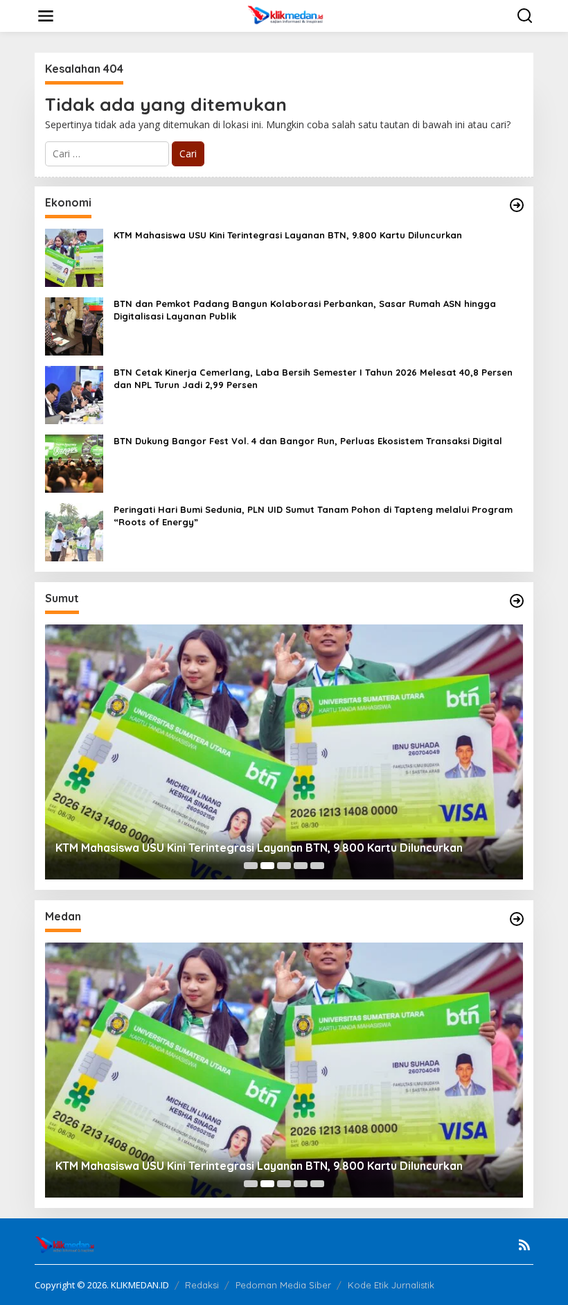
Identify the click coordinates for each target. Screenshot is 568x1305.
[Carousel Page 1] (251, 865)
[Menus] (46, 16)
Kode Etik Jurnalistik (391, 1284)
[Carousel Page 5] (317, 865)
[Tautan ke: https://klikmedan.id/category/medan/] (516, 919)
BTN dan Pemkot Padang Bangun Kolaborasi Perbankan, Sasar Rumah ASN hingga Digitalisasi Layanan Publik (305, 310)
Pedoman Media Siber (283, 1284)
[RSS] (524, 1245)
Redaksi (202, 1284)
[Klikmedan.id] (287, 14)
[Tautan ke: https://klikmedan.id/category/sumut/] (516, 601)
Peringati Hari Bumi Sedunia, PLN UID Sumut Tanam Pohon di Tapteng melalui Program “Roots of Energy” (313, 515)
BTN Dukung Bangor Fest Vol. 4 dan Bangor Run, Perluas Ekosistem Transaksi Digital (308, 440)
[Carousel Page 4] (301, 865)
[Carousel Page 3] (284, 865)
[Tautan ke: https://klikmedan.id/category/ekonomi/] (516, 205)
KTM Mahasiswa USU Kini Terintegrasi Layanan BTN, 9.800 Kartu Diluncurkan (288, 234)
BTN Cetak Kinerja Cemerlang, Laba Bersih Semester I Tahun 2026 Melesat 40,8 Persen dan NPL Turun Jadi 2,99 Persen (313, 378)
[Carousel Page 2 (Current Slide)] (267, 865)
